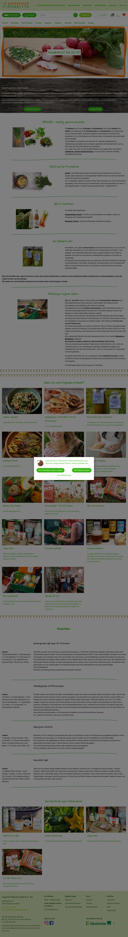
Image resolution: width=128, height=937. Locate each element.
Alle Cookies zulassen (81, 470)
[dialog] (64, 468)
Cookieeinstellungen (64, 475)
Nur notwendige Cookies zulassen (50, 470)
